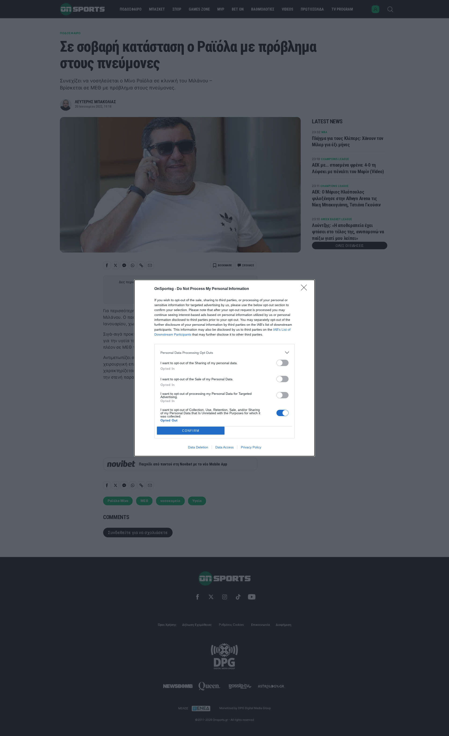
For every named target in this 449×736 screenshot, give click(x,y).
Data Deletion (198, 447)
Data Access (224, 447)
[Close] (305, 289)
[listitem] (224, 352)
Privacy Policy (251, 447)
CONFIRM (190, 430)
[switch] (282, 363)
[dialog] (224, 368)
